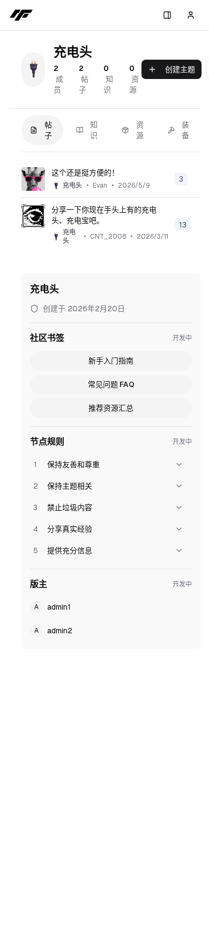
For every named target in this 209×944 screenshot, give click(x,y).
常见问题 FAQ (111, 384)
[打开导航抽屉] (167, 15)
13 (182, 225)
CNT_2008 (108, 236)
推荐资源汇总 (110, 408)
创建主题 (180, 69)
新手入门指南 (110, 361)
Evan (100, 185)
